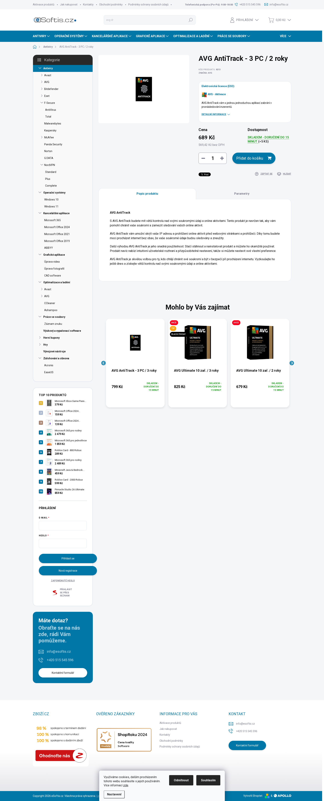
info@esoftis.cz (59, 651)
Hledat (190, 19)
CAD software (52, 275)
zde (125, 785)
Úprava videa (52, 261)
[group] (135, 363)
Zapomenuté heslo (63, 580)
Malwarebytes (52, 123)
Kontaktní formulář (63, 672)
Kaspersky (50, 130)
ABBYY (48, 247)
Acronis (48, 365)
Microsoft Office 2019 (57, 241)
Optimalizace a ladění (56, 282)
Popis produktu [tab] (147, 193)
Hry (45, 344)
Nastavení (114, 794)
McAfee (49, 137)
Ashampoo (50, 310)
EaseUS (48, 372)
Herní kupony (51, 337)
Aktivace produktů (43, 4)
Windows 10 (51, 199)
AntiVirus (50, 109)
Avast (47, 75)
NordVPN (49, 165)
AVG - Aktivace (217, 94)
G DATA (48, 158)
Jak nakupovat (68, 4)
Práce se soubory (54, 316)
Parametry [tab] (241, 193)
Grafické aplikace (54, 254)
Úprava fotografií (54, 268)
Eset (47, 95)
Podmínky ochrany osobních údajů (148, 4)
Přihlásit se (68, 558)
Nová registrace (68, 570)
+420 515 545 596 (60, 660)
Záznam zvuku (53, 323)
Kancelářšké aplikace (56, 213)
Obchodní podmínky (111, 4)
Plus (47, 178)
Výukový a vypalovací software (62, 330)
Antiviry (48, 68)
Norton (48, 151)
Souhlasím (208, 780)
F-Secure (49, 102)
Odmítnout (181, 780)
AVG (46, 82)
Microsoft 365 (52, 220)
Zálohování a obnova (56, 358)
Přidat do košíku (249, 158)
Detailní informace (214, 114)
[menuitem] (42, 36)
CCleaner (49, 303)
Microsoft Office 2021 (57, 234)
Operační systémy (54, 192)
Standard (50, 171)
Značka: (205, 73)
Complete (51, 185)
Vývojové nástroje (54, 351)
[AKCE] (260, 344)
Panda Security (53, 144)
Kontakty (88, 4)
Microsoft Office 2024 (57, 227)
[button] (135, 386)
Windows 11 (51, 206)
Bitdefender (51, 88)
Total (48, 116)
